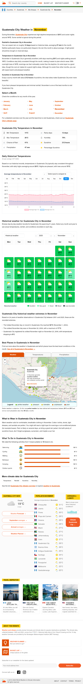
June (31, 105)
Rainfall (16, 481)
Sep (54, 178)
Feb (13, 178)
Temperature (7, 481)
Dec (72, 178)
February (6, 105)
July (30, 109)
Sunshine (25, 481)
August (32, 113)
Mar (19, 178)
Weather (13, 354)
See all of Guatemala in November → (21, 349)
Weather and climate (9, 630)
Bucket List (48, 3)
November (57, 10)
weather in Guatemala (51, 486)
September (59, 101)
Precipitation (64, 354)
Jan (7, 178)
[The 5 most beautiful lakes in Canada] (50, 592)
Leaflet (63, 402)
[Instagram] (24, 672)
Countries (10, 10)
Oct (60, 178)
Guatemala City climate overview (23, 486)
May (30, 101)
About (56, 681)
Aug (48, 178)
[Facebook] (18, 672)
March (5, 109)
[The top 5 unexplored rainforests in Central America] (30, 592)
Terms (71, 681)
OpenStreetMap (71, 402)
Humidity (34, 481)
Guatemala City (45, 10)
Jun (36, 178)
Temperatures (37, 354)
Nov (66, 178)
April (5, 113)
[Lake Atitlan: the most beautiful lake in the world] (11, 592)
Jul (42, 178)
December (59, 113)
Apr (25, 178)
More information (32, 384)
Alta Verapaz (32, 10)
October (58, 105)
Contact (63, 681)
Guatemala (20, 10)
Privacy (78, 681)
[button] (33, 388)
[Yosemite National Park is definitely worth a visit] (70, 592)
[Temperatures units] (77, 3)
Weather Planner (62, 3)
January (6, 101)
